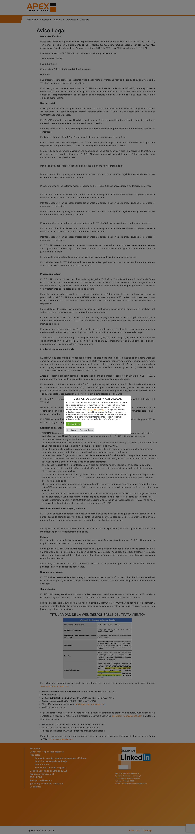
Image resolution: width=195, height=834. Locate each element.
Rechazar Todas (86, 430)
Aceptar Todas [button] (74, 424)
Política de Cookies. (96, 410)
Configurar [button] (71, 430)
